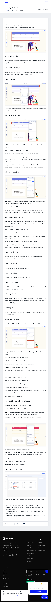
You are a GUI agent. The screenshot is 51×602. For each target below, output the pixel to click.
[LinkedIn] (13, 555)
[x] (7, 555)
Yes (18, 523)
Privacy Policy (28, 575)
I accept (6, 598)
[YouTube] (10, 555)
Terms (44, 574)
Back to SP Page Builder (42, 9)
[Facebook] (4, 555)
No (25, 523)
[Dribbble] (16, 555)
